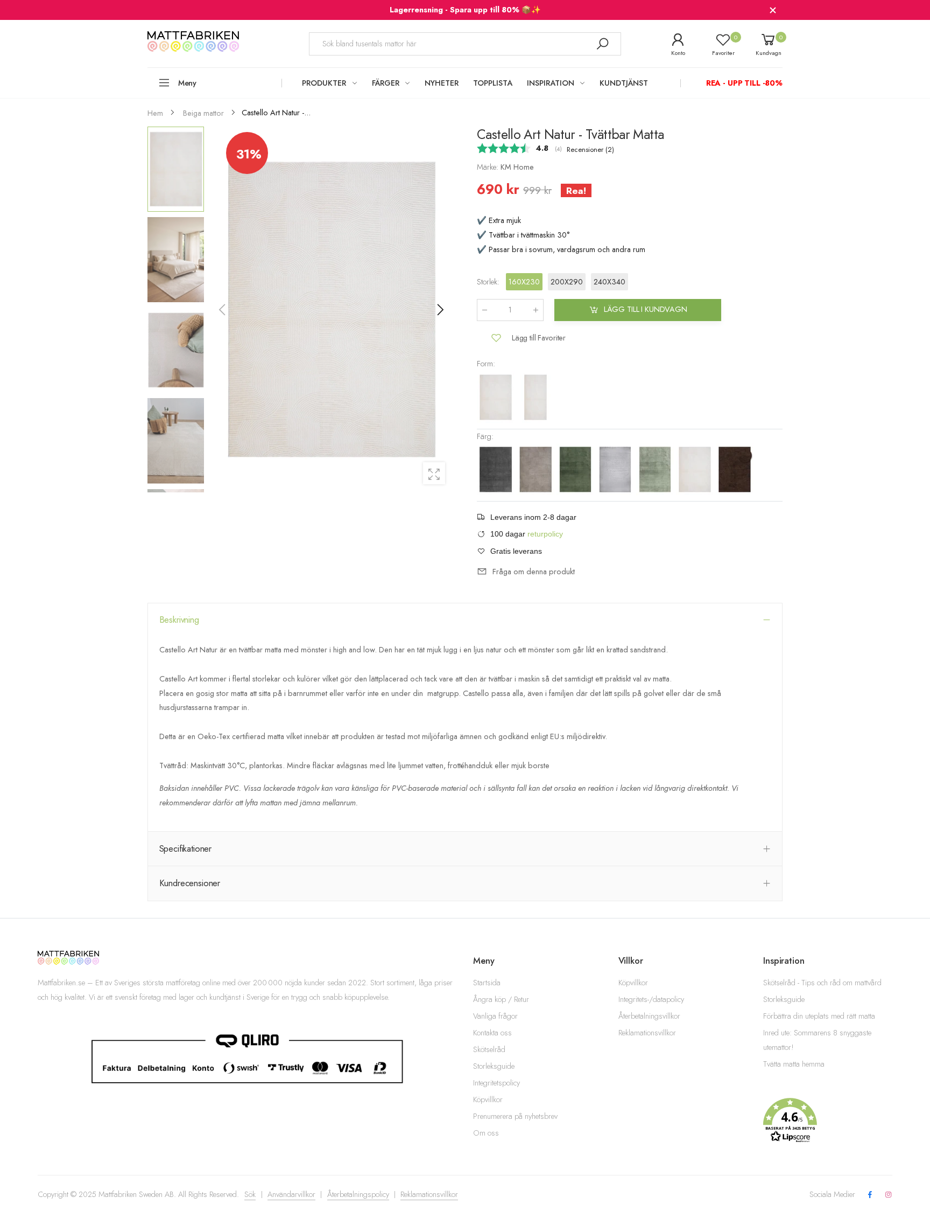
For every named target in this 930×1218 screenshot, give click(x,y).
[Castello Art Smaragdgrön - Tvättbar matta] (576, 468)
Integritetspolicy (496, 1082)
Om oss (486, 1132)
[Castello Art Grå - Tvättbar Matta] (616, 468)
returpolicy (545, 534)
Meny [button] (187, 83)
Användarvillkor (291, 1194)
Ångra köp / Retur (501, 999)
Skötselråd (489, 1049)
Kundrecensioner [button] (190, 882)
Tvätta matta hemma (794, 1064)
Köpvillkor (488, 1099)
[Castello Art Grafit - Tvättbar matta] (497, 468)
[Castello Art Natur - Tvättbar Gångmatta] (535, 396)
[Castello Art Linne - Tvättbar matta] (536, 468)
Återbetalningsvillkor (649, 1016)
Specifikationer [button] (185, 848)
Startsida (487, 982)
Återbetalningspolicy (358, 1194)
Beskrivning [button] (179, 619)
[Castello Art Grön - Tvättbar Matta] (656, 468)
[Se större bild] (434, 473)
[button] (440, 310)
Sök (250, 1194)
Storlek (488, 281)
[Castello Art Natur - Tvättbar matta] (497, 396)
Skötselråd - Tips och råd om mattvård (822, 982)
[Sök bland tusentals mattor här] (602, 43)
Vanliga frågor (495, 1016)
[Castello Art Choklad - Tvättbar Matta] (734, 468)
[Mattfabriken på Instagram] (888, 1195)
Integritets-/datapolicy (651, 999)
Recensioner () (590, 149)
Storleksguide (494, 1066)
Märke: (489, 167)
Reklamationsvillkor (647, 1032)
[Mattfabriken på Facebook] (869, 1195)
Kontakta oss (492, 1032)
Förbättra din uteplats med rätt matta (819, 1016)
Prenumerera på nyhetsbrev (515, 1116)
